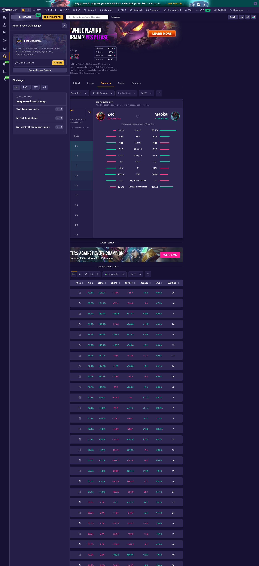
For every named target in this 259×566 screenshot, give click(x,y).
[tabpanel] (40, 113)
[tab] (76, 83)
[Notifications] (241, 17)
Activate (58, 63)
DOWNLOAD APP (54, 17)
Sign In (233, 17)
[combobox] (87, 17)
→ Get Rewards (173, 3)
